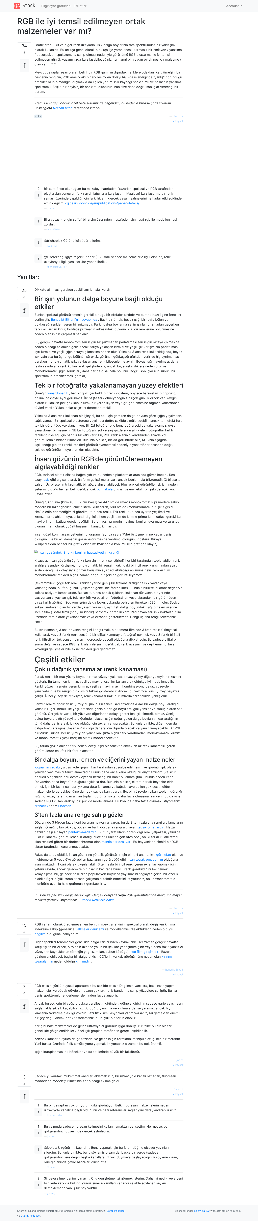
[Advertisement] (108, 151)
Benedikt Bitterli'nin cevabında (74, 319)
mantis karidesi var (116, 842)
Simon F (178, 1089)
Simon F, (52, 1167)
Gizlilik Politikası (30, 1215)
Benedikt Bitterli (174, 969)
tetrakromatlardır (150, 827)
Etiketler (80, 6)
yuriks (50, 208)
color (38, 116)
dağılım (40, 934)
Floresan (64, 806)
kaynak (179, 121)
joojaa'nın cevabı (47, 767)
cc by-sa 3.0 (202, 1210)
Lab (46, 480)
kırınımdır (83, 961)
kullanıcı (52, 245)
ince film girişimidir (144, 952)
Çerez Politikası (115, 1210)
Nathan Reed (63, 108)
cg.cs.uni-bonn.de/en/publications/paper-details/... (103, 203)
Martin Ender (54, 1115)
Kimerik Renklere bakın (97, 900)
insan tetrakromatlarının (145, 859)
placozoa (178, 116)
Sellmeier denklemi (89, 929)
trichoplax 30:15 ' (57, 266)
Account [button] (233, 6)
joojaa (180, 1060)
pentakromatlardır (82, 832)
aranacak (41, 806)
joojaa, (51, 1193)
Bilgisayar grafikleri (56, 6)
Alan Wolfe (53, 229)
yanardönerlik (57, 393)
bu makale (104, 489)
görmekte (163, 855)
